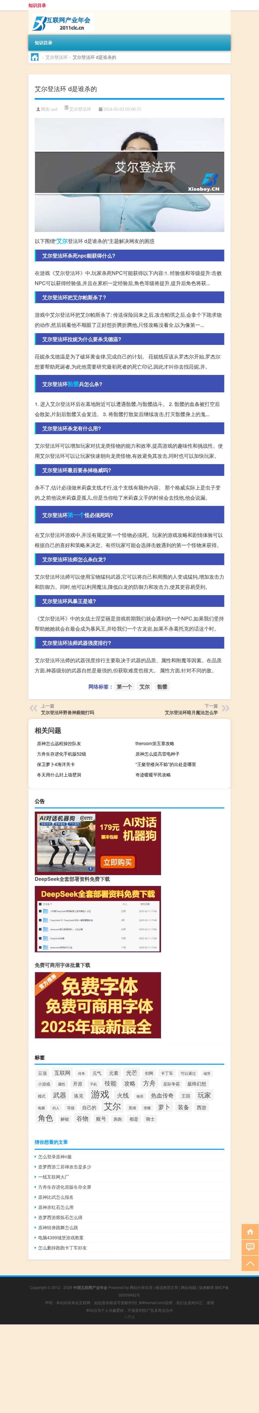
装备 (183, 1107)
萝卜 (164, 1107)
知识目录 (37, 5)
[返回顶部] (249, 1263)
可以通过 (188, 1073)
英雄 (132, 1108)
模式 (41, 1096)
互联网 (62, 1072)
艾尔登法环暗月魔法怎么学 (191, 712)
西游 (201, 1107)
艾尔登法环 (56, 57)
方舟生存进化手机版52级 (61, 753)
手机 (93, 1083)
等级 (71, 1107)
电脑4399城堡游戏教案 (61, 1237)
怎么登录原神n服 (55, 1156)
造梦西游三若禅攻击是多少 (64, 1166)
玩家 (204, 1094)
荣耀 (147, 1107)
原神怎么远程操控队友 (59, 743)
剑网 (149, 1073)
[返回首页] (249, 1231)
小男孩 (129, 1316)
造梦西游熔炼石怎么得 (60, 1217)
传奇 (81, 1073)
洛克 (78, 1095)
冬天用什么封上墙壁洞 (59, 774)
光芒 (131, 1072)
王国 (185, 1095)
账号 (101, 1118)
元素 (113, 1072)
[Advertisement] (129, 1368)
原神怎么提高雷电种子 (158, 753)
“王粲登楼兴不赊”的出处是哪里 (166, 764)
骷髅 (73, 384)
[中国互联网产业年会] (61, 12)
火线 (123, 1095)
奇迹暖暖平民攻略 (153, 774)
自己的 (89, 1107)
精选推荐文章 (166, 1287)
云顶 (42, 1073)
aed (54, 109)
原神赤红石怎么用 (56, 1207)
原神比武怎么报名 (56, 1197)
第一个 (76, 515)
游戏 (100, 1093)
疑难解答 (206, 1287)
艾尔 (62, 241)
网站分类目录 (141, 1287)
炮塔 (139, 1096)
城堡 (206, 1073)
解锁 (65, 1119)
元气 (97, 1073)
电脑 (41, 1107)
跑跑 (118, 1119)
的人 (55, 1107)
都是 (134, 1119)
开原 (77, 1083)
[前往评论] (249, 1247)
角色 (45, 1117)
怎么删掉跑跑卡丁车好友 (62, 1247)
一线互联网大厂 (53, 1176)
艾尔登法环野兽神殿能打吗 (67, 712)
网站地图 (188, 1287)
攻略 (130, 1083)
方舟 (149, 1082)
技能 (111, 1083)
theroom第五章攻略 (155, 743)
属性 (61, 1083)
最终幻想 (196, 1083)
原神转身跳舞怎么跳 (58, 1227)
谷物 (82, 1118)
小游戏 (44, 1084)
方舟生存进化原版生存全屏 (64, 1187)
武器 (59, 1094)
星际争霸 (171, 1084)
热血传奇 (162, 1095)
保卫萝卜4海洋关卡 (56, 764)
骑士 (150, 1119)
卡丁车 (167, 1073)
